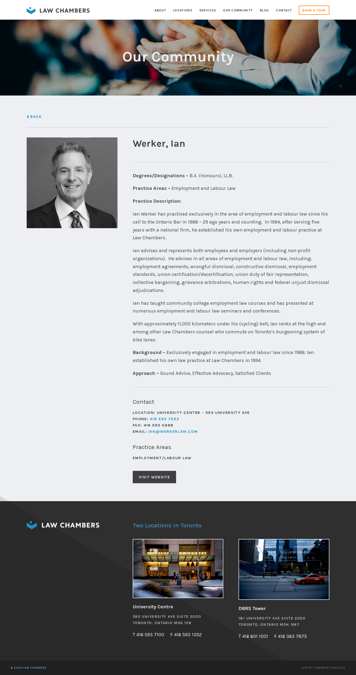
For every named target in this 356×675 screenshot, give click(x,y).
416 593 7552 (164, 419)
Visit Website (154, 477)
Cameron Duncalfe (329, 667)
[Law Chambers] (58, 13)
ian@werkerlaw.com (173, 431)
